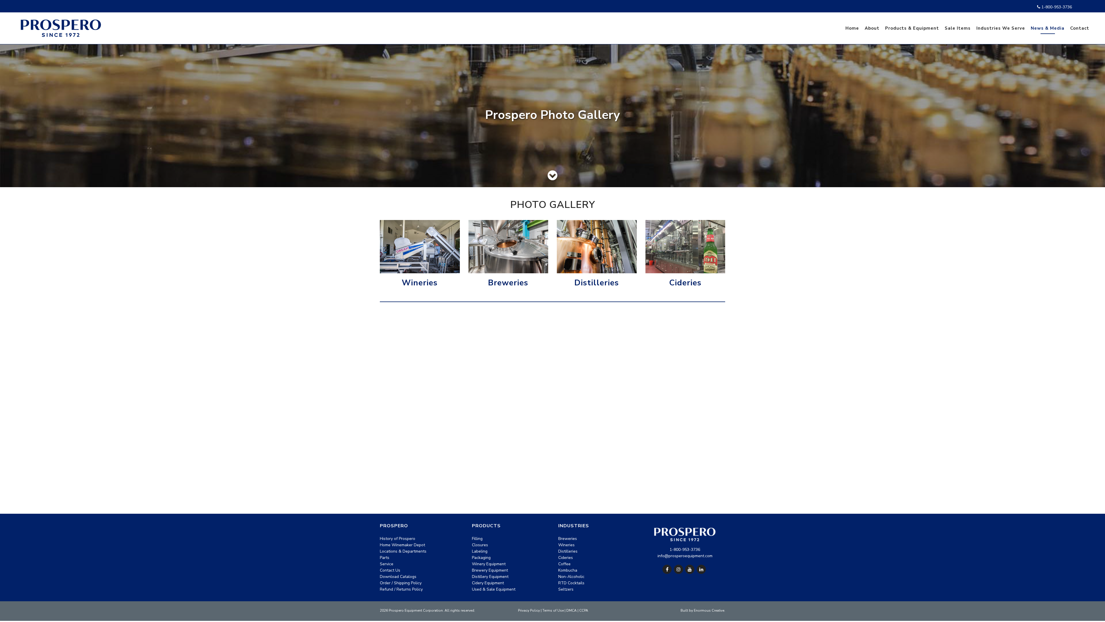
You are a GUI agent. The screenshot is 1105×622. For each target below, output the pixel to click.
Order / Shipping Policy (401, 583)
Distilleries (596, 282)
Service (386, 564)
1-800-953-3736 (1056, 7)
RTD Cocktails (571, 583)
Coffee (564, 564)
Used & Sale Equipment (493, 589)
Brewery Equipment (490, 570)
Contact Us (390, 570)
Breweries (508, 282)
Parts (384, 557)
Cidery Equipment (488, 583)
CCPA (583, 610)
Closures (480, 545)
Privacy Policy (529, 610)
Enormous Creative (709, 610)
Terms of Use (553, 610)
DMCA (571, 610)
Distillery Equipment (490, 576)
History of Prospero (397, 538)
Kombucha (567, 570)
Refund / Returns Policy (401, 589)
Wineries (420, 282)
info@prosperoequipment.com (685, 556)
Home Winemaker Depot (402, 545)
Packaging (481, 557)
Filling (477, 538)
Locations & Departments (403, 551)
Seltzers (566, 589)
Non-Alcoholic (571, 576)
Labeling (479, 551)
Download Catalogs (398, 576)
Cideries (685, 282)
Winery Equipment (489, 564)
